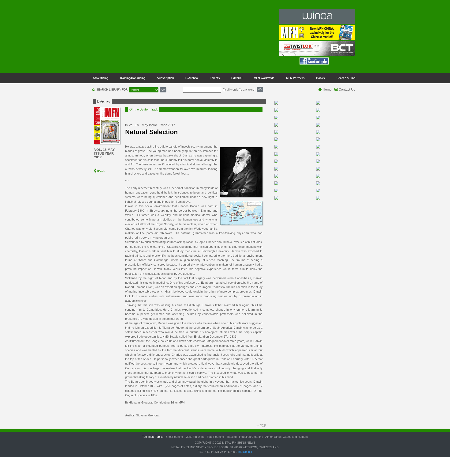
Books (320, 78)
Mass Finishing (195, 436)
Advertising (100, 78)
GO (163, 89)
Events (215, 78)
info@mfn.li (244, 451)
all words (232, 89)
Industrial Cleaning (251, 436)
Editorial (236, 78)
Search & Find (346, 78)
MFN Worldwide (264, 78)
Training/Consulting (132, 78)
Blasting (231, 436)
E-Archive (192, 78)
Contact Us (346, 89)
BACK (100, 171)
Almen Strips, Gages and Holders (286, 436)
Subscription (165, 78)
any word (249, 89)
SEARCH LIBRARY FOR (112, 89)
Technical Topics (152, 436)
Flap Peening (215, 436)
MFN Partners (295, 78)
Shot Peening (174, 436)
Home (327, 89)
